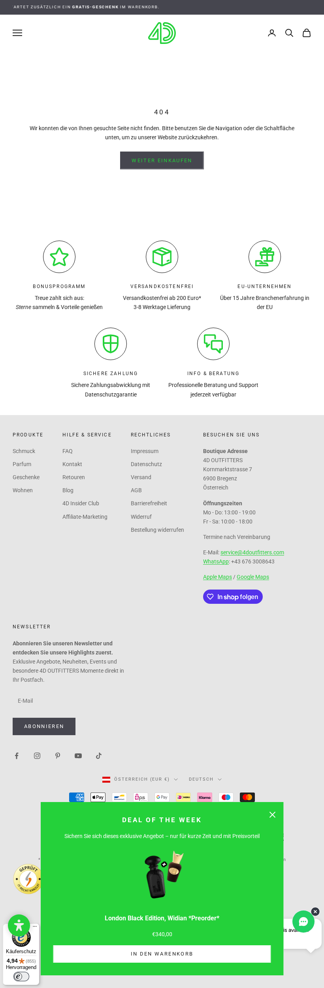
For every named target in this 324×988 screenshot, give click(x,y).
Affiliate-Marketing (84, 517)
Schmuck (24, 451)
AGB (136, 490)
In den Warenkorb (162, 954)
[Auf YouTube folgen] (78, 755)
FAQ (67, 451)
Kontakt (72, 464)
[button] (19, 925)
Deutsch (201, 779)
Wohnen (23, 490)
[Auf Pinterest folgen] (58, 755)
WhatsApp (216, 561)
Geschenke (26, 477)
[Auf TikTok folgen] (99, 755)
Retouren (73, 477)
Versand (141, 477)
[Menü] (35, 928)
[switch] (21, 976)
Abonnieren (44, 726)
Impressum (144, 451)
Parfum (22, 464)
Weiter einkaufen (162, 160)
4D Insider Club (80, 503)
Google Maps (253, 577)
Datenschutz (146, 464)
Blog (67, 490)
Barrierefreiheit (149, 503)
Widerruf (141, 517)
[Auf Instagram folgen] (37, 755)
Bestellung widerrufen (157, 530)
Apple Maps (217, 577)
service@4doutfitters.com (252, 552)
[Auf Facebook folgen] (17, 755)
